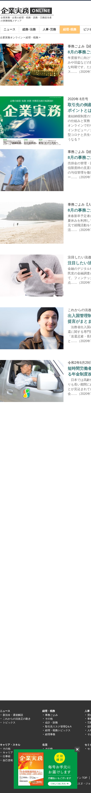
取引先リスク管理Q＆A (58, 726)
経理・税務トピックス (57, 730)
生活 (44, 744)
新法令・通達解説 (13, 714)
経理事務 (50, 734)
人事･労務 (49, 29)
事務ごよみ (51, 714)
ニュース (9, 29)
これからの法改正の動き (17, 718)
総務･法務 (29, 29)
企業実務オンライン (11, 37)
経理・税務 (32, 37)
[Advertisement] (35, 448)
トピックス (9, 722)
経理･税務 (69, 29)
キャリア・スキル (10, 744)
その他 (49, 718)
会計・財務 (51, 722)
